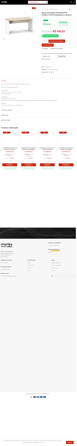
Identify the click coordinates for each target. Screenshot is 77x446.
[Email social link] (51, 72)
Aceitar (70, 442)
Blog (29, 270)
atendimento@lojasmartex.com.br (9, 276)
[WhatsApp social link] (53, 72)
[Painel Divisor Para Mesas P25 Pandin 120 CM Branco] (9, 139)
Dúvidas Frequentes (55, 263)
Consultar (61, 56)
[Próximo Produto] (71, 9)
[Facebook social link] (50, 72)
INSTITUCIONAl (31, 260)
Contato (30, 268)
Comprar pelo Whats (9, 168)
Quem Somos (31, 265)
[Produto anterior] (68, 9)
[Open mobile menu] (73, 2)
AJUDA (53, 260)
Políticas (53, 270)
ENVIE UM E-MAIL (5, 273)
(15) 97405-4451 (5, 269)
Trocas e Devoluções (56, 265)
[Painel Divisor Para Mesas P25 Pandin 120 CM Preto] (47, 139)
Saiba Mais (54, 252)
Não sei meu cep (46, 59)
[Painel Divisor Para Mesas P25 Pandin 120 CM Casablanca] (28, 139)
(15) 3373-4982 (4, 263)
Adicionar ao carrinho (57, 41)
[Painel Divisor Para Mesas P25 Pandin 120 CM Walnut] (66, 139)
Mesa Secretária (53, 9)
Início (43, 9)
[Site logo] (4, 2)
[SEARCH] (46, 2)
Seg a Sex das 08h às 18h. (53, 245)
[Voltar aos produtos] (69, 9)
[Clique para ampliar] (4, 39)
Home (29, 263)
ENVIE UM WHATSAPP (6, 267)
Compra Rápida (47, 45)
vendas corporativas (53, 249)
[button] (9, 164)
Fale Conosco (54, 268)
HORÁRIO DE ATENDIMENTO (54, 243)
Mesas (47, 9)
